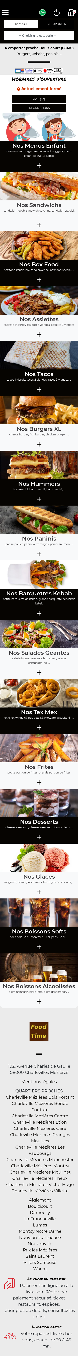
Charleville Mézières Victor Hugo (40, 1184)
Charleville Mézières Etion (40, 1122)
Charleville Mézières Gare (40, 1128)
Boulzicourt (40, 1206)
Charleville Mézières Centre (40, 1116)
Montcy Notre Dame (40, 1231)
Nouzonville (40, 1243)
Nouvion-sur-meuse (40, 1237)
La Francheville (40, 1218)
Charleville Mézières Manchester (40, 1159)
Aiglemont (40, 1200)
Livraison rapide (47, 1326)
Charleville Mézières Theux (40, 1178)
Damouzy (40, 1212)
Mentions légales (39, 1081)
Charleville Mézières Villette (40, 1190)
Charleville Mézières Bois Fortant (40, 1097)
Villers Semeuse (39, 1262)
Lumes (40, 1225)
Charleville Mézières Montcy (40, 1165)
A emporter (57, 24)
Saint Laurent (40, 1256)
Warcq (40, 1268)
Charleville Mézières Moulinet (40, 1172)
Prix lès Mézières (40, 1250)
